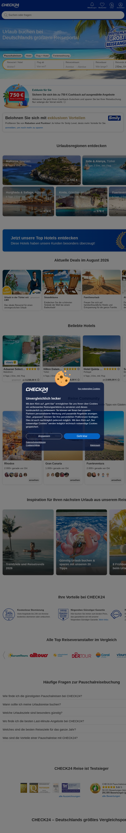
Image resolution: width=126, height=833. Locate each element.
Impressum (95, 445)
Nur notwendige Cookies (89, 389)
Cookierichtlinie (33, 445)
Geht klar (82, 436)
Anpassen (44, 436)
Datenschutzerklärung (36, 442)
